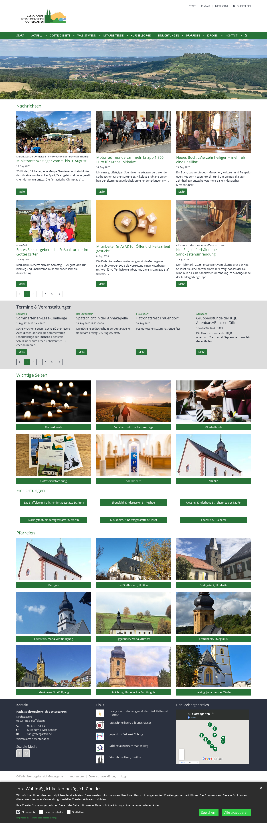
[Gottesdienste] (53, 401)
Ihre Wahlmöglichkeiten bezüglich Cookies (58, 788)
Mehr (22, 191)
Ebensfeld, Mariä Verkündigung (53, 638)
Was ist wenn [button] (86, 35)
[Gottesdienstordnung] (53, 455)
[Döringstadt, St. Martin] (213, 559)
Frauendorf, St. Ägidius (213, 638)
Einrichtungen (30, 490)
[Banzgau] (53, 559)
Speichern (208, 812)
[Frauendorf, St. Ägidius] (213, 613)
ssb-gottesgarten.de (39, 734)
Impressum (22, 817)
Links (100, 705)
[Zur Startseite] (43, 16)
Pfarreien (25, 533)
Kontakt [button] (231, 35)
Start (20, 35)
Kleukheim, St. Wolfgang (54, 692)
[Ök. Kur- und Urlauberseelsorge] (133, 401)
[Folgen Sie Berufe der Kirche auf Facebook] (19, 753)
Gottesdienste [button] (60, 35)
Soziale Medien (27, 747)
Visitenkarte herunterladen (33, 739)
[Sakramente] (133, 455)
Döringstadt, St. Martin (213, 585)
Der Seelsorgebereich (192, 705)
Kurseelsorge (141, 35)
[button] (244, 36)
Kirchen (213, 481)
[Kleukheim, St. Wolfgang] (53, 666)
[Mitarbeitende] (213, 401)
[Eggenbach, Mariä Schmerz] (133, 613)
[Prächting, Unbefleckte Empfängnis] (133, 666)
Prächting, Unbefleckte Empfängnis (133, 692)
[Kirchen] (213, 455)
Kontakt (22, 705)
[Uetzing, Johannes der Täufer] (213, 666)
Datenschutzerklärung (44, 817)
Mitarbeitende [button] (113, 35)
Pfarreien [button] (193, 35)
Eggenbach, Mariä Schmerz (133, 638)
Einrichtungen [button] (168, 35)
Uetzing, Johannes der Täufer (213, 692)
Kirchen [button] (212, 35)
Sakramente (133, 481)
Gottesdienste (53, 427)
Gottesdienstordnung (53, 481)
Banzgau (53, 585)
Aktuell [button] (36, 35)
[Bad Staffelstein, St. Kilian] (133, 559)
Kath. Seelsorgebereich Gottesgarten (41, 711)
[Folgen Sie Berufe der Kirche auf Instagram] (26, 753)
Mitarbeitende (213, 427)
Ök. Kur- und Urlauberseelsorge (133, 427)
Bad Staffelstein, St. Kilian (133, 585)
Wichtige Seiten (31, 375)
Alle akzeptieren (236, 812)
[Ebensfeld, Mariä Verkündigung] (53, 613)
